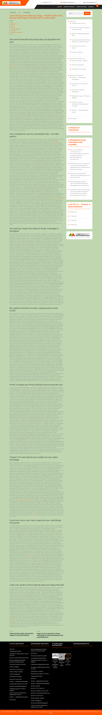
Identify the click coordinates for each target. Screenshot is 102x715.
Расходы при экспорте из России (18, 684)
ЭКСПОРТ (59, 6)
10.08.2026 (73, 224)
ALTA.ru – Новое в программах (79, 205)
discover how (31, 555)
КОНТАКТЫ (90, 6)
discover (14, 619)
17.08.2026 (73, 216)
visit (41, 423)
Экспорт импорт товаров (80, 60)
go (23, 533)
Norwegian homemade (16, 32)
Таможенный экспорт (78, 23)
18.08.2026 (73, 212)
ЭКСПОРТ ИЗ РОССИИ (82, 6)
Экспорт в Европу (77, 52)
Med (12, 34)
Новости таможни (74, 129)
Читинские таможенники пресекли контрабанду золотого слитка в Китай (80, 175)
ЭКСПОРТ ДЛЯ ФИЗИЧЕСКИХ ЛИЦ (19, 658)
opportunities (15, 65)
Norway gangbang (15, 29)
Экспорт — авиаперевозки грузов (19, 697)
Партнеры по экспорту (79, 69)
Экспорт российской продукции (18, 686)
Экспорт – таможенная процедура (19, 681)
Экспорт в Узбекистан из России (39, 690)
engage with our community (26, 500)
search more (57, 142)
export (19, 12)
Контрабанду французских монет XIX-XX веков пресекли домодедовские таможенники (79, 183)
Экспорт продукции (78, 65)
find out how (28, 440)
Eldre (12, 22)
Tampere (13, 27)
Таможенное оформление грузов (40, 664)
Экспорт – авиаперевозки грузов (39, 681)
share (54, 534)
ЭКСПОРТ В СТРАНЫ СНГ (69, 6)
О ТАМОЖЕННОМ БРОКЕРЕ (38, 658)
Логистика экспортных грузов (18, 664)
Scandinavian (14, 24)
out (61, 115)
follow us (60, 199)
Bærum (12, 25)
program (24, 243)
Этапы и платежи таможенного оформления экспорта (80, 104)
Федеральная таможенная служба (77, 142)
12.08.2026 (73, 220)
